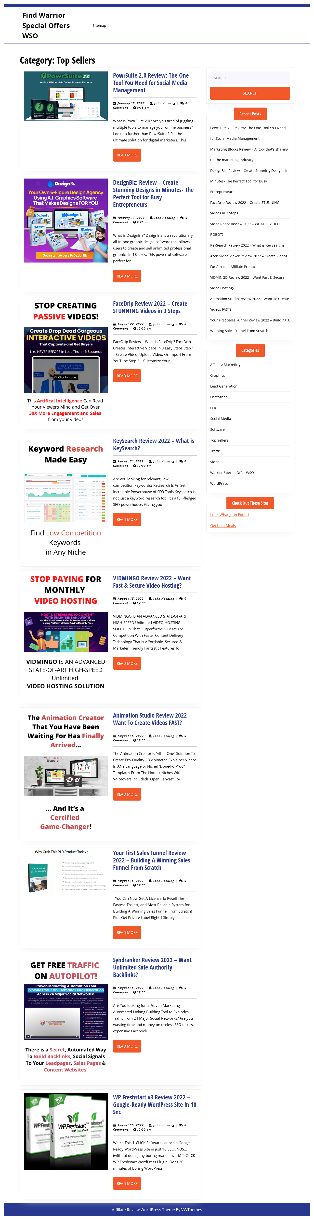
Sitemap (99, 25)
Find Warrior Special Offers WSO (46, 25)
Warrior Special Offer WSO (232, 472)
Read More (129, 157)
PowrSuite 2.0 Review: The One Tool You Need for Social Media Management (151, 82)
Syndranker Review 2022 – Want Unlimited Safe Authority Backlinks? (152, 967)
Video (214, 461)
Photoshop (219, 397)
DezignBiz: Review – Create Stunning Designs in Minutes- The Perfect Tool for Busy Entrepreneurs (153, 193)
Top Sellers (219, 440)
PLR (213, 407)
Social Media (220, 418)
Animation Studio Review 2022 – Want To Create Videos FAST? (152, 719)
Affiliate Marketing (225, 364)
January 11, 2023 (131, 218)
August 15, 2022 (131, 598)
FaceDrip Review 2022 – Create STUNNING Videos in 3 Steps (150, 307)
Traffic (215, 451)
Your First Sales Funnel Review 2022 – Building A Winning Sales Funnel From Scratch (151, 860)
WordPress (219, 483)
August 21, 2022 (131, 461)
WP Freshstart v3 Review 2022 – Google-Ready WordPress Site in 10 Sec (154, 1104)
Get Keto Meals (223, 525)
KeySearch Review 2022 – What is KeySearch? (153, 444)
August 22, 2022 (131, 324)
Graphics (217, 375)
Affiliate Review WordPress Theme (143, 1209)
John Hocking (164, 103)
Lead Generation (223, 386)
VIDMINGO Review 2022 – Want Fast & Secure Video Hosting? (152, 581)
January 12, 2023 (131, 103)
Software (217, 429)
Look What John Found (229, 514)
